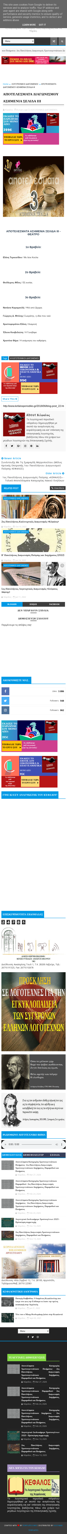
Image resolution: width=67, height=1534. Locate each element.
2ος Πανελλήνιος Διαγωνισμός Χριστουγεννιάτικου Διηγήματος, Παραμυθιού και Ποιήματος (40, 1448)
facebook (54, 604)
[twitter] (33, 1337)
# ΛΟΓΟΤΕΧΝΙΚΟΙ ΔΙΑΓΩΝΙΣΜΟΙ (24, 358)
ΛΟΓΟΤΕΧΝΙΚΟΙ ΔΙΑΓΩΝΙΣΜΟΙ (25, 84)
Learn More (29, 25)
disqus (33, 604)
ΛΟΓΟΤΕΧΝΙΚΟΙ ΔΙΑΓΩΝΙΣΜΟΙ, (44, 109)
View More (59, 488)
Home (6, 84)
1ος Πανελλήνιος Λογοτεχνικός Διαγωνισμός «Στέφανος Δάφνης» (29, 590)
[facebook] (28, 1337)
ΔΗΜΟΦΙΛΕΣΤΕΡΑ (33, 1156)
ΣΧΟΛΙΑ (55, 1155)
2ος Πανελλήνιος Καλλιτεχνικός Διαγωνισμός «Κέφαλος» (30, 521)
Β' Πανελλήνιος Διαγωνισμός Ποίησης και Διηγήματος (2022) (32, 555)
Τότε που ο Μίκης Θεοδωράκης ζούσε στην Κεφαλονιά (39, 1314)
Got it (42, 25)
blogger (12, 604)
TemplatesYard (30, 1525)
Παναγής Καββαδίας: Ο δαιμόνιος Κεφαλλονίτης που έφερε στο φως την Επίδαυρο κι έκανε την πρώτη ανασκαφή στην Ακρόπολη (38, 1301)
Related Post (11, 488)
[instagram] (37, 1337)
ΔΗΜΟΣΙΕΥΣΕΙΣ (12, 1155)
